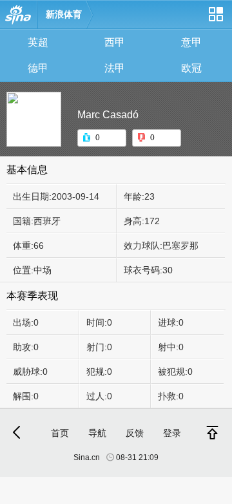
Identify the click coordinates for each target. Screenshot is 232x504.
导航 (97, 433)
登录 (172, 433)
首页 (60, 433)
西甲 (114, 42)
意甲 (191, 42)
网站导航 (215, 19)
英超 (38, 42)
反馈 (135, 433)
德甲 (38, 68)
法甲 (114, 68)
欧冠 (191, 68)
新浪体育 (64, 14)
